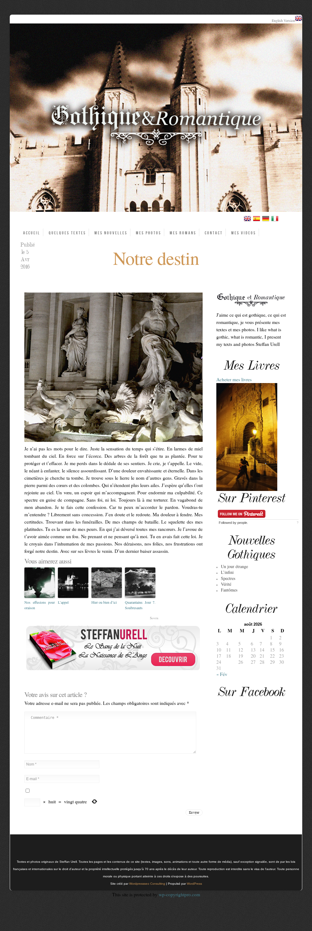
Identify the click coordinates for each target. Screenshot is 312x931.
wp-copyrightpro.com (179, 894)
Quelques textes (67, 233)
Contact (214, 233)
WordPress (194, 883)
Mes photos (148, 233)
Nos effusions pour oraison (39, 605)
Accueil (31, 233)
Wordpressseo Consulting (147, 883)
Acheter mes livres (234, 379)
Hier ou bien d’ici (104, 602)
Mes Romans (183, 233)
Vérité (226, 584)
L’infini (227, 572)
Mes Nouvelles (110, 233)
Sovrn (154, 618)
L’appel (63, 602)
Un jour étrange (234, 566)
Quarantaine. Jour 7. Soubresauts (140, 605)
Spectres (228, 578)
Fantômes (229, 590)
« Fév (221, 674)
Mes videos (243, 233)
